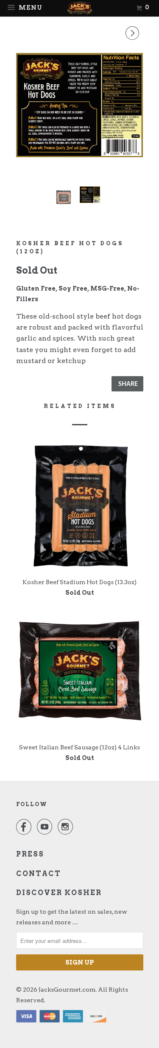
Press (30, 854)
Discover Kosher (59, 893)
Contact (38, 874)
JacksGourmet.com (67, 989)
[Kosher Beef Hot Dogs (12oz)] (79, 105)
